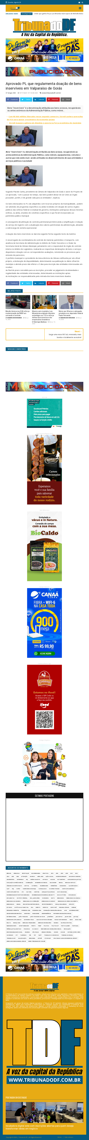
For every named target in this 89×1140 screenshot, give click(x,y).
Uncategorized (79, 14)
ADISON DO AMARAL (75, 876)
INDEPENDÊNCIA (46, 913)
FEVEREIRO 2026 (25, 910)
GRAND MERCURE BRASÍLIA (14, 913)
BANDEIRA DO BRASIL (41, 882)
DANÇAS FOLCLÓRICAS (48, 892)
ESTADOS (9, 907)
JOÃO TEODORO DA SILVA (37, 916)
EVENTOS (45, 907)
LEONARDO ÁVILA (29, 919)
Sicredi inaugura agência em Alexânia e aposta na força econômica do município (45, 123)
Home (60, 1137)
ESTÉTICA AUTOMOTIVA (21, 907)
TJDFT (40, 935)
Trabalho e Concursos (51, 935)
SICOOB (62, 932)
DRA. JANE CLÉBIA (35, 898)
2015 (52, 873)
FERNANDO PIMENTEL (13, 910)
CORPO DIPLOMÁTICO (13, 892)
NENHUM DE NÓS (11, 926)
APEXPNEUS (20, 879)
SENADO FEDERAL (46, 932)
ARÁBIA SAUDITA (35, 879)
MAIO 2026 (78, 919)
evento (38, 907)
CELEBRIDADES (44, 885)
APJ (27, 879)
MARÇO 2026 (16, 923)
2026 (17, 876)
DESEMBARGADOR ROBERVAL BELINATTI (43, 895)
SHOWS (56, 932)
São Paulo (35, 932)
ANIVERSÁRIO (10, 879)
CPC (23, 892)
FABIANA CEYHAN (64, 907)
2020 (66, 873)
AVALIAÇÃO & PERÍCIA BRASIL (15, 882)
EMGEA (19, 904)
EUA (32, 907)
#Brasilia (17, 873)
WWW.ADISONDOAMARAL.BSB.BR (16, 941)
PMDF (39, 926)
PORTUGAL (75, 926)
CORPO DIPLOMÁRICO (68, 888)
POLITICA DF (55, 926)
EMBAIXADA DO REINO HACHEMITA (68, 901)
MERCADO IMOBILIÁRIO (44, 923)
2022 (76, 873)
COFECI (18, 888)
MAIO (71, 919)
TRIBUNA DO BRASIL (67, 935)
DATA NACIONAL (62, 892)
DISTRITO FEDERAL (22, 898)
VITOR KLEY (47, 938)
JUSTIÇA (76, 916)
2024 (8, 876)
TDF (35, 935)
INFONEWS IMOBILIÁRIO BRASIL (62, 913)
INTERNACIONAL (11, 916)
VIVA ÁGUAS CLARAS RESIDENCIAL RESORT (65, 938)
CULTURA (29, 892)
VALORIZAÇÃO (22, 938)
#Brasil (9, 873)
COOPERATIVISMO (54, 888)
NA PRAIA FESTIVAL (66, 923)
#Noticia (45, 873)
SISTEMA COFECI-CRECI (73, 932)
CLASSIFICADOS (73, 885)
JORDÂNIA (50, 916)
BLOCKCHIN (53, 882)
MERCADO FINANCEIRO (29, 923)
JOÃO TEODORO (23, 916)
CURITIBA (36, 892)
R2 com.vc (35, 929)
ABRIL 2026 (40, 876)
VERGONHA (32, 938)
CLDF (8, 888)
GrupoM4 (27, 913)
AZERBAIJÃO (29, 882)
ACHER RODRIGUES (61, 876)
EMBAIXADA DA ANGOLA (73, 898)
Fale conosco (69, 1137)
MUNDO (56, 923)
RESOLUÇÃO (67, 929)
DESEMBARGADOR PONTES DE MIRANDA (18, 895)
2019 (62, 873)
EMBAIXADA (60, 898)
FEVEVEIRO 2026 (36, 910)
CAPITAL (26, 885)
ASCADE (52, 879)
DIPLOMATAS (10, 898)
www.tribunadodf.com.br (51, 93)
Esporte (71, 904)
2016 (57, 873)
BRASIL (61, 882)
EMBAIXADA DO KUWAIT (48, 901)
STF (17, 935)
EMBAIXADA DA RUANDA (14, 901)
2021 (71, 873)
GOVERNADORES (74, 910)
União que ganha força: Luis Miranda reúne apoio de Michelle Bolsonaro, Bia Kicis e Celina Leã (34, 14)
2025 (12, 876)
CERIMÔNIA (54, 885)
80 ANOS (32, 876)
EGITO (53, 898)
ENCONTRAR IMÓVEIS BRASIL (31, 904)
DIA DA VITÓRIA (61, 895)
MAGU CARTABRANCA (61, 919)
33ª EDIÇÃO (24, 876)
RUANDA (27, 932)
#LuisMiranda (35, 873)
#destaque (25, 873)
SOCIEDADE (10, 935)
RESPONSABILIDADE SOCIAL (14, 932)
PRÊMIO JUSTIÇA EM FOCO (14, 929)
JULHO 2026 (68, 916)
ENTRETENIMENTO (47, 904)
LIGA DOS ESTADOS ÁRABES (44, 919)
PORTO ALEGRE (65, 926)
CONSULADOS (42, 888)
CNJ (13, 888)
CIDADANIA (63, 885)
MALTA (9, 923)
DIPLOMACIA (72, 895)
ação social (49, 876)
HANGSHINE (35, 913)
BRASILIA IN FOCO (70, 882)
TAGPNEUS (23, 935)
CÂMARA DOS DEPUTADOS (14, 885)
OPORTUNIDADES (24, 926)
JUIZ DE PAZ (59, 916)
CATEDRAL (35, 885)
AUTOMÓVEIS (61, 879)
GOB (65, 910)
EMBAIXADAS (10, 904)
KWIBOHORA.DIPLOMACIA (14, 919)
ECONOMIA (45, 898)
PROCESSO (27, 929)
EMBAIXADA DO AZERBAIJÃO (31, 901)
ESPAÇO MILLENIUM (61, 904)
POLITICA (46, 926)
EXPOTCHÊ (54, 907)
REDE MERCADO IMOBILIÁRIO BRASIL (51, 929)
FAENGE (74, 907)
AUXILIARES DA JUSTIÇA (74, 879)
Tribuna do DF (11, 938)
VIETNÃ (40, 938)
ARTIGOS (45, 879)
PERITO (33, 926)
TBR (30, 935)
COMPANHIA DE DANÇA (29, 888)
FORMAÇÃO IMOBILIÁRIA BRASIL (52, 910)
